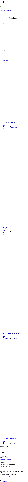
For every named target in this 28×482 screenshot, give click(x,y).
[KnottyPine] (5, 10)
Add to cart (6, 127)
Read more (6, 338)
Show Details (14, 127)
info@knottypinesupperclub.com (6, 459)
